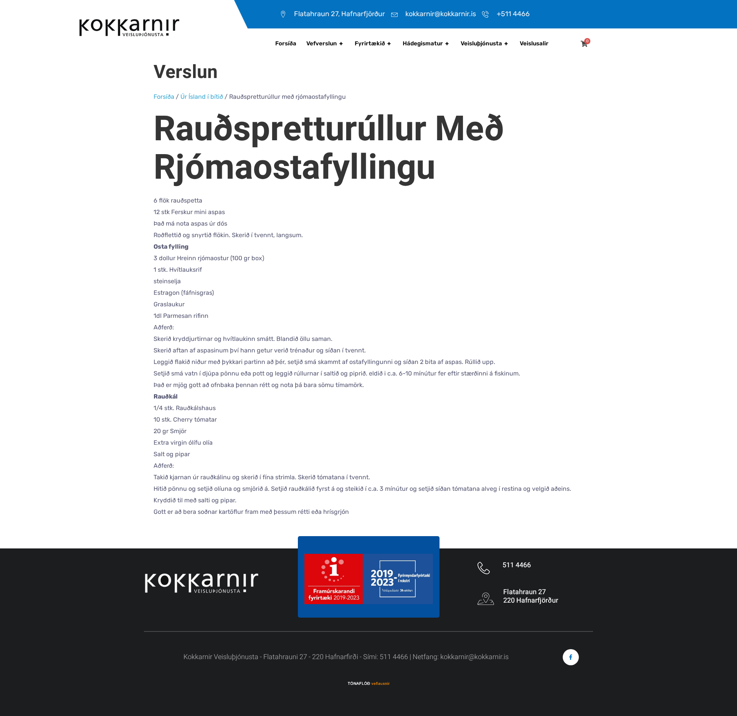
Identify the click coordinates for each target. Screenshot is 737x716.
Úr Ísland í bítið (201, 96)
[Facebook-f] (571, 657)
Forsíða (285, 43)
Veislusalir (534, 43)
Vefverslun (324, 43)
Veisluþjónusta (484, 43)
